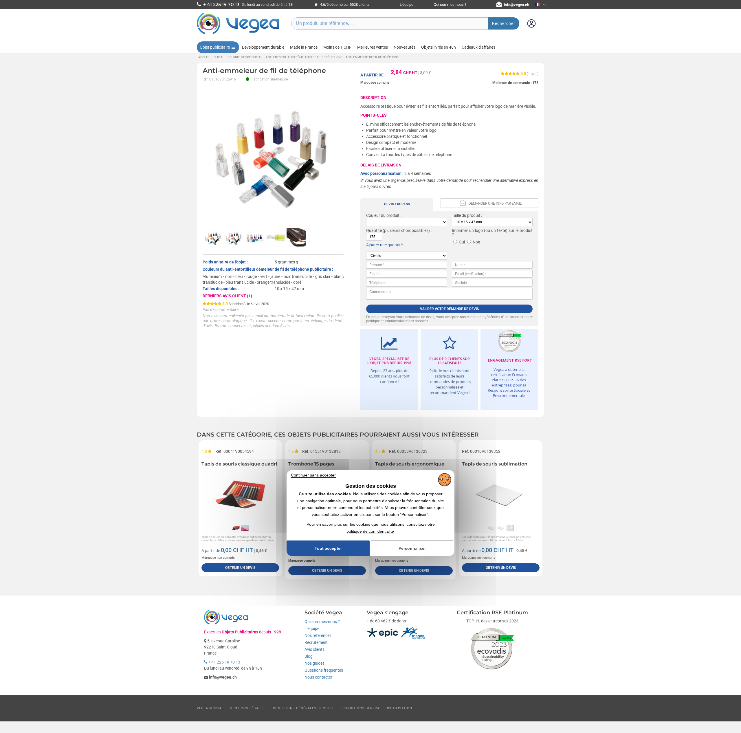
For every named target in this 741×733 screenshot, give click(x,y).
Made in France (304, 47)
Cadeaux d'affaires (478, 47)
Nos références (318, 635)
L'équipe (406, 4)
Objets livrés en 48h (438, 47)
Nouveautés (404, 47)
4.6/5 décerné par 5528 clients (344, 4)
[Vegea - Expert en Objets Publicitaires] (238, 34)
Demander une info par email (495, 203)
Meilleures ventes (372, 47)
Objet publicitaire (215, 47)
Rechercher (503, 23)
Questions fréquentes (324, 670)
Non (476, 242)
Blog (309, 656)
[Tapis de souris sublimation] (501, 495)
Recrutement (316, 642)
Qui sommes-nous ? (450, 4)
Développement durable (263, 47)
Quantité (374, 230)
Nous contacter (318, 677)
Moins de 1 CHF (337, 47)
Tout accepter (328, 548)
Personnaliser (412, 548)
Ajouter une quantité (384, 245)
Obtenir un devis (240, 568)
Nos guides (314, 663)
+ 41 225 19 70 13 (223, 662)
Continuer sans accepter (313, 475)
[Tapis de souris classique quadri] (240, 495)
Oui (462, 242)
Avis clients (314, 649)
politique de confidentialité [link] (370, 531)
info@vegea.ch (516, 5)
